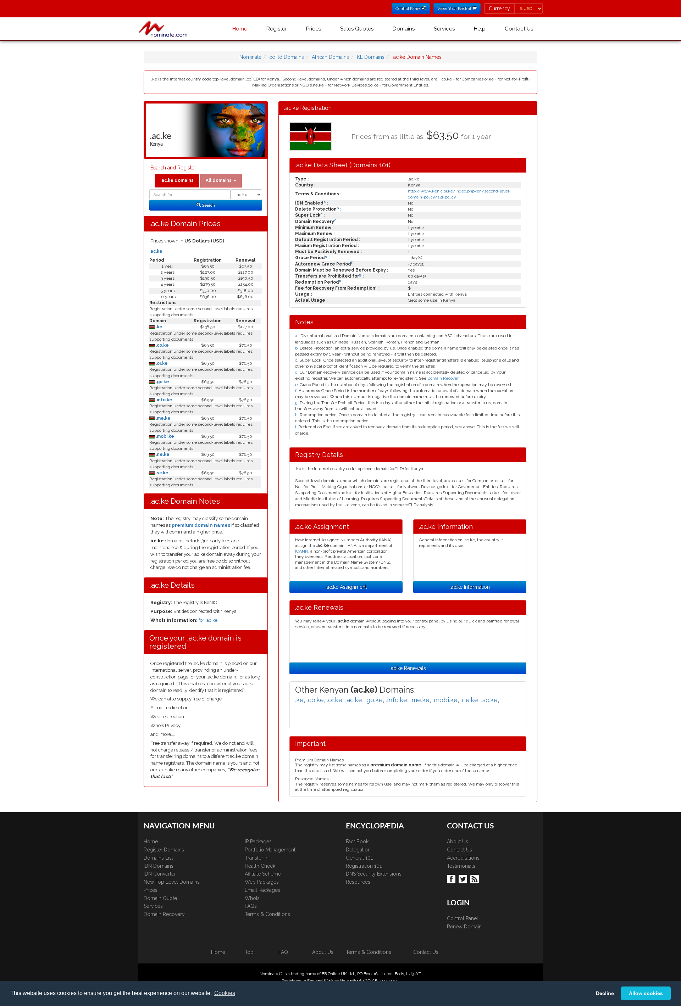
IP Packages (258, 841)
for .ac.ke (208, 620)
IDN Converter (160, 874)
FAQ (283, 952)
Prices (313, 29)
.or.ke (161, 363)
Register (276, 29)
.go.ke (162, 381)
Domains (404, 29)
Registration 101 (364, 866)
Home (239, 29)
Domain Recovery (164, 914)
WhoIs (252, 898)
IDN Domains (158, 866)
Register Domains (164, 850)
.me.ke (163, 418)
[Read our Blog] (475, 879)
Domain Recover (443, 378)
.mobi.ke (164, 436)
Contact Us (519, 29)
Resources (358, 882)
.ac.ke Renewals (408, 668)
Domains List (158, 858)
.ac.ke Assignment (346, 587)
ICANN (301, 551)
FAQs (251, 906)
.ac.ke (155, 251)
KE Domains (370, 57)
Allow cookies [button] (646, 993)
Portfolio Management (270, 850)
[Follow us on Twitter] (464, 879)
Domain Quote (160, 898)
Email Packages (262, 890)
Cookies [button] (224, 993)
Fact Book (357, 841)
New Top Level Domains (172, 882)
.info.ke (163, 399)
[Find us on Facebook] (452, 879)
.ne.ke (162, 454)
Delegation (358, 850)
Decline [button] (605, 993)
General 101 (359, 858)
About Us (457, 841)
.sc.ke (161, 472)
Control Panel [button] (408, 8)
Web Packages (262, 882)
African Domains (330, 57)
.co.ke (162, 345)
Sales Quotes (356, 29)
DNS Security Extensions (374, 874)
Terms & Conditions (267, 914)
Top (249, 952)
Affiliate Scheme (263, 874)
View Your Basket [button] (454, 8)
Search (208, 205)
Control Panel (462, 918)
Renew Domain (464, 926)
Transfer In (256, 858)
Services (444, 29)
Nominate (250, 57)
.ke (158, 326)
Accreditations (463, 858)
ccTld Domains (286, 57)
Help (480, 29)
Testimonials (461, 866)
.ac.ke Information (470, 587)
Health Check (260, 866)
